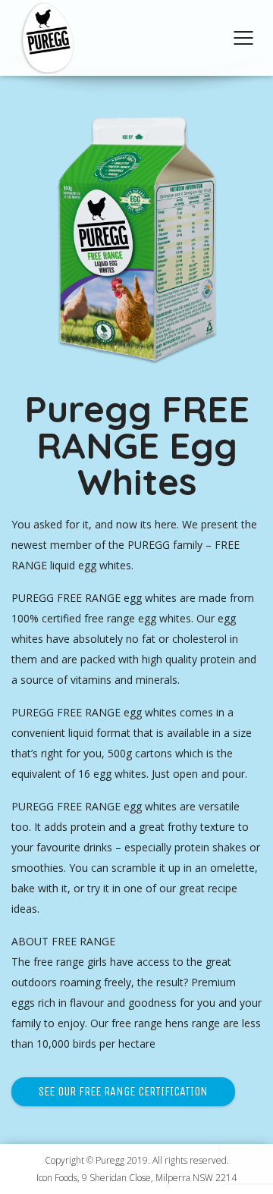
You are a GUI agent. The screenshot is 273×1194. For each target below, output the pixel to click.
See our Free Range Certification (123, 1091)
